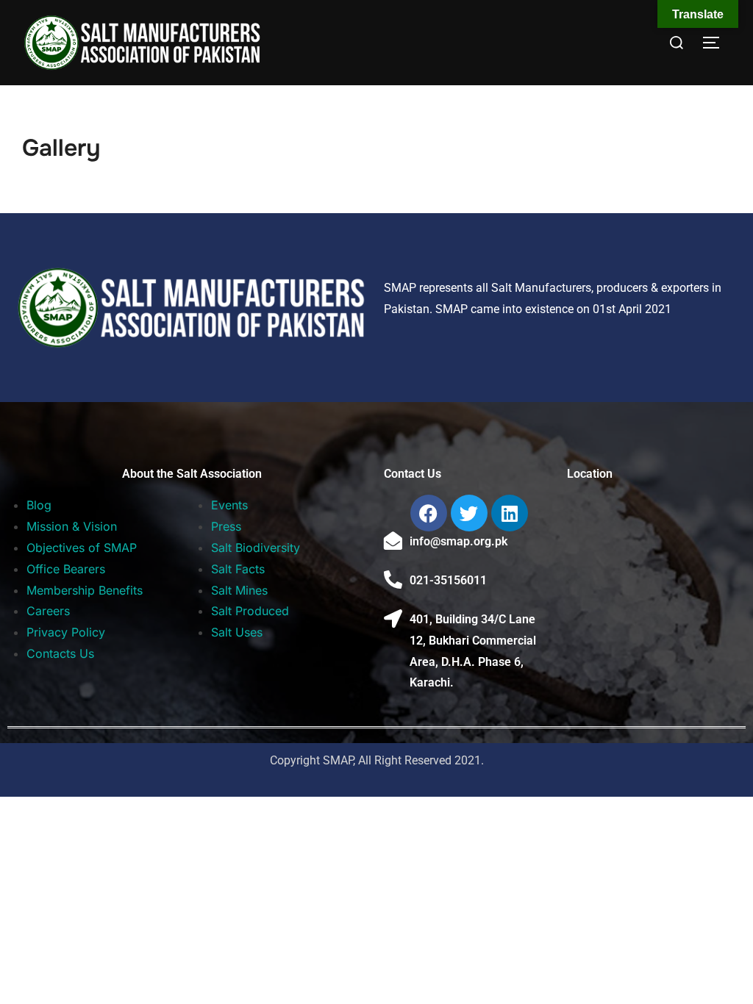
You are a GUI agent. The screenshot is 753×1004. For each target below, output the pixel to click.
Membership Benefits (84, 590)
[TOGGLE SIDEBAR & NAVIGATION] (716, 42)
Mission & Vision (71, 526)
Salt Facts (238, 569)
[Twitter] (469, 513)
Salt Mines (239, 590)
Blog (38, 505)
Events (229, 505)
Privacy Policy (65, 632)
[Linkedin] (509, 513)
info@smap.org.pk (458, 541)
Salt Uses (237, 632)
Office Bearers (65, 569)
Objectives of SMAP (81, 547)
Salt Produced (250, 610)
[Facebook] (428, 513)
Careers (48, 610)
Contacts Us (60, 653)
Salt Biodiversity (255, 547)
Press (226, 526)
